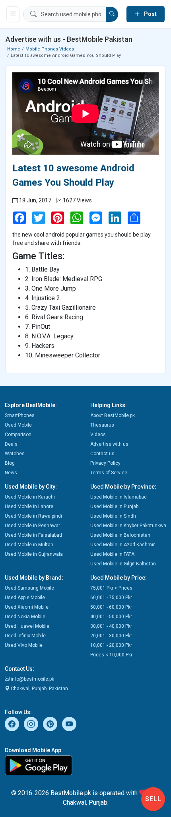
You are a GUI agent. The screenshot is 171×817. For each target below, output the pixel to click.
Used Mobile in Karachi (30, 497)
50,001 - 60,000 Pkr (111, 607)
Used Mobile (18, 425)
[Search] (112, 14)
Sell (153, 799)
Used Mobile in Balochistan (120, 535)
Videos (98, 434)
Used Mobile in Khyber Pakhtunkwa (128, 525)
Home (13, 49)
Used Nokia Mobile (25, 616)
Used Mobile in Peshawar (32, 525)
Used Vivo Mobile (24, 645)
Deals (11, 444)
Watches (15, 453)
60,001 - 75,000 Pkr (111, 597)
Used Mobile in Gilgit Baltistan (123, 564)
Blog (10, 463)
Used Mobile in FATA (112, 554)
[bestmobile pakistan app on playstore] (85, 765)
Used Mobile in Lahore (29, 506)
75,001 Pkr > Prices (111, 588)
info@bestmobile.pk (32, 679)
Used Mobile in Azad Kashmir (122, 544)
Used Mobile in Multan (29, 544)
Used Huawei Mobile (27, 626)
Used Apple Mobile (25, 597)
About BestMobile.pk (112, 415)
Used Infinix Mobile (25, 635)
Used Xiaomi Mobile (27, 607)
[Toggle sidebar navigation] (13, 14)
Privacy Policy (105, 463)
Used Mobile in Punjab (114, 506)
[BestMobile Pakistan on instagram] (31, 724)
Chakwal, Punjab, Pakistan (39, 688)
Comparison (18, 434)
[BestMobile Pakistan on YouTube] (69, 724)
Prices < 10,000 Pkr (111, 655)
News (11, 472)
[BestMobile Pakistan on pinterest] (50, 724)
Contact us (102, 453)
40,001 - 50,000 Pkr (111, 616)
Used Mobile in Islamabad (118, 497)
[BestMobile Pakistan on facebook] (12, 724)
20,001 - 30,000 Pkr (111, 635)
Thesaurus (102, 425)
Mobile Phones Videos (49, 49)
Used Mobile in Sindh (113, 516)
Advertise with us (109, 444)
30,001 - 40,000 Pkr (111, 626)
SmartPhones (20, 415)
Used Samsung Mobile (29, 588)
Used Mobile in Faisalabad (33, 535)
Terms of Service (108, 472)
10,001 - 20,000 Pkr (111, 645)
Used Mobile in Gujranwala (34, 554)
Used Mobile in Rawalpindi (33, 516)
